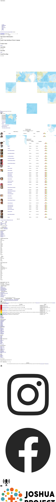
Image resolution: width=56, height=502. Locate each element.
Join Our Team (2, 346)
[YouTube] (1, 486)
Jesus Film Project (16, 299)
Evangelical (53, 302)
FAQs (1, 356)
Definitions (1, 355)
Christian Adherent (5, 303)
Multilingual (1, 333)
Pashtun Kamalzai (10, 189)
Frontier (1, 322)
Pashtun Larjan (10, 192)
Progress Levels (2, 326)
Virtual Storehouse (2, 287)
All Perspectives (2, 320)
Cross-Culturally (2, 349)
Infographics (2, 328)
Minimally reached (4, 310)
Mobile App (1, 340)
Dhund (8, 146)
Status (1, 222)
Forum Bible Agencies (3, 288)
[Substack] (1, 366)
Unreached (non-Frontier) (5, 307)
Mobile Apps (2, 330)
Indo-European (6, 227)
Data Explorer (2, 317)
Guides (1, 336)
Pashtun (9, 166)
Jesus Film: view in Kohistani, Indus (8, 299)
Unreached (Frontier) (5, 305)
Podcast (1, 341)
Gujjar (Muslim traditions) (11, 150)
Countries (1, 323)
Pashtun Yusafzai (10, 211)
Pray (2, 26)
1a (0, 305)
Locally (1, 348)
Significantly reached (5, 314)
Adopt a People (2, 347)
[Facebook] (28, 477)
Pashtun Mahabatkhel (10, 193)
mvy (5, 223)
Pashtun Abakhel (10, 168)
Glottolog (1, 232)
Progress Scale (7, 302)
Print (1, 343)
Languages (1, 324)
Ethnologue (1, 231)
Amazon (1, 286)
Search (3, 24)
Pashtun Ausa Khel (10, 172)
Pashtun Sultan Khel (10, 206)
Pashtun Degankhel (10, 176)
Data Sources (2, 351)
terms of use (46, 363)
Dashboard (1, 316)
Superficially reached (5, 312)
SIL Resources (2, 296)
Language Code (2, 223)
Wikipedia (1, 236)
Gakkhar (9, 148)
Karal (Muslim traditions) (11, 158)
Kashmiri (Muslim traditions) (11, 160)
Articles (1, 332)
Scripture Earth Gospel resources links (9, 300)
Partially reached (4, 313)
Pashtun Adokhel (10, 170)
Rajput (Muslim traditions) (11, 214)
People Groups (4, 25)
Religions (1, 325)
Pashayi (10, 133)
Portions (1, 45)
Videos (1, 337)
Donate (3, 29)
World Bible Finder (2, 290)
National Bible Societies (3, 289)
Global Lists (1, 318)
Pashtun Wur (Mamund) (11, 209)
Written (1, 224)
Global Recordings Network (4, 293)
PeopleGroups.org (2, 235)
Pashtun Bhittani (10, 175)
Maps (1, 327)
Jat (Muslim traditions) (10, 156)
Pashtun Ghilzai (10, 184)
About (3, 28)
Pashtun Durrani (10, 182)
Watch (1, 52)
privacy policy (42, 363)
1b (0, 307)
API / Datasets (2, 331)
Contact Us (1, 357)
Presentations (2, 329)
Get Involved (3, 27)
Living (6, 222)
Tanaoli (9, 217)
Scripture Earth (2, 292)
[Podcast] (6, 486)
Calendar (1, 342)
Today (1, 339)
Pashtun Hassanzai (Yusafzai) (11, 187)
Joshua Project (2, 350)
